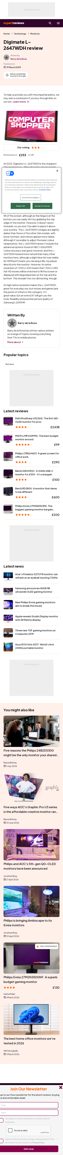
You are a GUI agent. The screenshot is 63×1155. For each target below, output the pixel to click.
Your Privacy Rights (30, 197)
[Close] (57, 170)
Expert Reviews (13, 23)
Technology (20, 33)
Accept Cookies (42, 206)
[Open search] (50, 23)
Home (7, 33)
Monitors (35, 33)
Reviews (9, 364)
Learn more (19, 101)
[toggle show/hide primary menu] (58, 23)
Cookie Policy (45, 190)
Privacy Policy (38, 1143)
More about (14, 342)
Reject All (20, 206)
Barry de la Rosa (19, 59)
